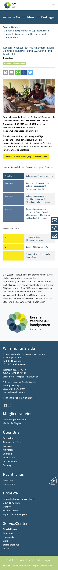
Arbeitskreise (9, 457)
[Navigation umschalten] (53, 5)
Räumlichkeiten (10, 529)
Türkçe (39, 560)
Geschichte (8, 438)
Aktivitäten (8, 449)
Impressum (8, 480)
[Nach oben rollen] (54, 566)
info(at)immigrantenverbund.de (23, 376)
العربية (48, 560)
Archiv (6, 548)
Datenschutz (9, 484)
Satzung (7, 465)
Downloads (8, 537)
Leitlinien (7, 446)
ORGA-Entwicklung (12, 502)
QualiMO (7, 506)
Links (5, 540)
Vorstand (7, 453)
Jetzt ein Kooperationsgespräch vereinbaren (26, 156)
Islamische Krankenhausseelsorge (19, 499)
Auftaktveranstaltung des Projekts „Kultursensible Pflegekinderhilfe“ (38, 199)
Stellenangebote (11, 544)
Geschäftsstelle (10, 461)
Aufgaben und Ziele (12, 442)
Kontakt (19, 397)
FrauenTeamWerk (11, 510)
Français (20, 560)
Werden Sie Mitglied (12, 423)
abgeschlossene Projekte (15, 514)
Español (30, 560)
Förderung (8, 533)
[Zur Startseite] (11, 5)
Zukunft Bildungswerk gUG (37, 247)
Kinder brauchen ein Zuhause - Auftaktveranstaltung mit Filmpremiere (39, 186)
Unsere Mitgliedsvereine (14, 419)
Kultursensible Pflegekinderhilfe (39, 176)
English (10, 560)
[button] (5, 72)
